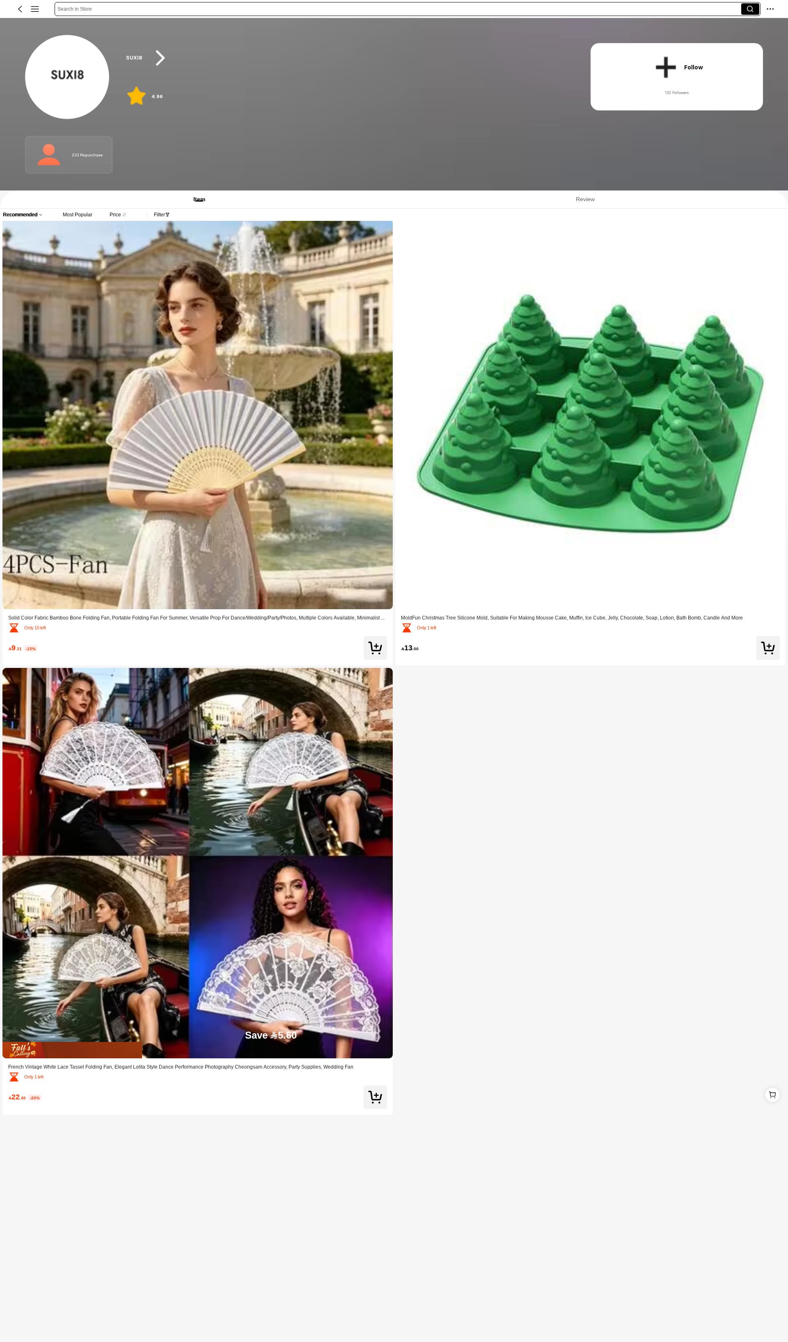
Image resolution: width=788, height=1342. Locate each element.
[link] (67, 77)
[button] (20, 9)
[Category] (34, 9)
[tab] (195, 199)
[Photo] (49, 155)
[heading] (345, 58)
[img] (197, 1050)
